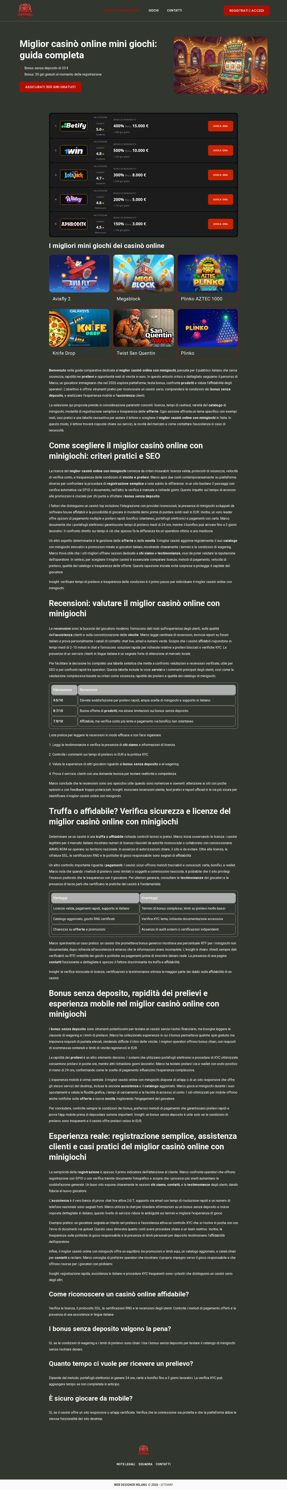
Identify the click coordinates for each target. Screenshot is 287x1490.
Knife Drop (64, 353)
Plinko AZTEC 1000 (201, 298)
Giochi (154, 10)
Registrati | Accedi (246, 10)
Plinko (187, 353)
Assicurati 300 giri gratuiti (50, 87)
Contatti (174, 10)
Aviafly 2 (62, 298)
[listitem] (143, 126)
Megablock (128, 298)
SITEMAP (167, 1484)
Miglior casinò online (122, 10)
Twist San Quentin (136, 353)
